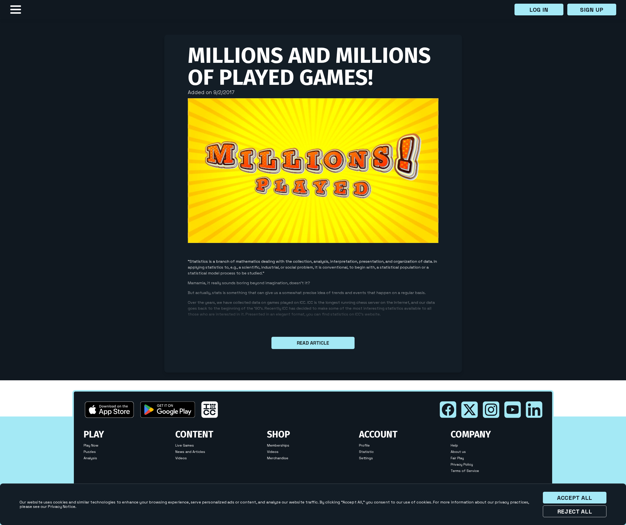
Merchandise (277, 458)
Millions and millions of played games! (309, 66)
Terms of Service (465, 471)
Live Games (184, 445)
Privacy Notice (61, 506)
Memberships (278, 445)
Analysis (90, 458)
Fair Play (457, 458)
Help (454, 445)
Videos (181, 458)
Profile (364, 445)
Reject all (574, 511)
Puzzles (90, 451)
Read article (313, 343)
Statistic (366, 451)
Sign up (592, 9)
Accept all (574, 498)
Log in (538, 9)
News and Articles (190, 451)
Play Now (91, 445)
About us (458, 451)
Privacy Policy (462, 464)
